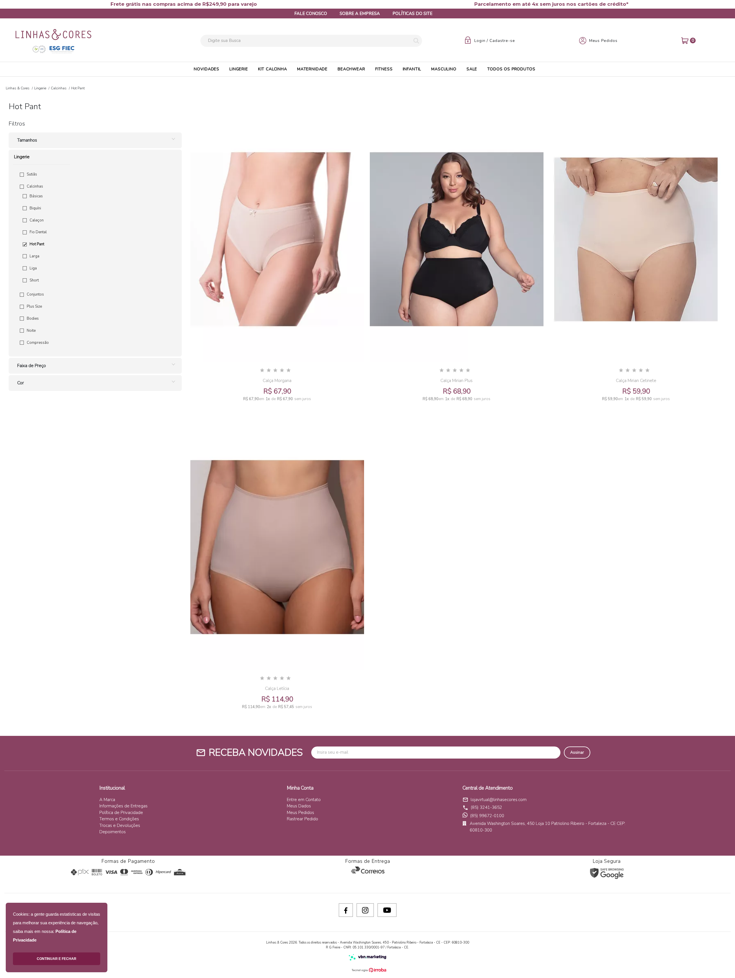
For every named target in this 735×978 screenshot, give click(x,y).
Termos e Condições (119, 819)
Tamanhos (27, 140)
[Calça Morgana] (277, 239)
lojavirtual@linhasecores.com (495, 800)
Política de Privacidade (121, 812)
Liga (33, 268)
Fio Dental (38, 232)
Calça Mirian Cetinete (636, 380)
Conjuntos (35, 294)
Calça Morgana (277, 380)
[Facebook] (346, 910)
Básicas (36, 196)
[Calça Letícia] (277, 547)
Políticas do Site (412, 13)
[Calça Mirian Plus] (456, 239)
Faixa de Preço (31, 366)
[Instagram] (365, 910)
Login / (482, 40)
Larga (34, 256)
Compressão (38, 342)
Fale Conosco (310, 13)
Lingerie (40, 88)
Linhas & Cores (18, 88)
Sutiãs (32, 174)
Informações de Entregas (123, 806)
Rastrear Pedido (302, 819)
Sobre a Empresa (360, 13)
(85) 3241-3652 (486, 807)
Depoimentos (112, 832)
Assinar (577, 752)
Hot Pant (37, 244)
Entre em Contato (304, 800)
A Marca (107, 800)
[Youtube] (387, 910)
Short (34, 280)
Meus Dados (299, 806)
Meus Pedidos (300, 812)
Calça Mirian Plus (456, 380)
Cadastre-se (502, 40)
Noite (31, 330)
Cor (20, 383)
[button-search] (416, 41)
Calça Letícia (277, 688)
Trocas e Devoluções (119, 825)
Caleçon (37, 220)
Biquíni (35, 208)
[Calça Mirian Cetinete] (636, 239)
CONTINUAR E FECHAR (56, 959)
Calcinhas (59, 88)
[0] (684, 40)
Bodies (33, 318)
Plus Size (34, 306)
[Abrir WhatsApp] (720, 963)
